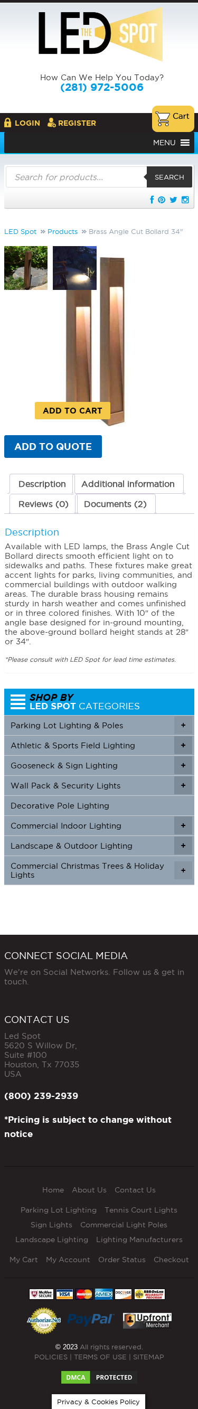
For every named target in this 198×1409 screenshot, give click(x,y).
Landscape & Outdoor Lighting (98, 845)
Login (27, 123)
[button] (164, 142)
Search (169, 177)
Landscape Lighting (51, 1239)
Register (77, 123)
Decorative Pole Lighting (60, 805)
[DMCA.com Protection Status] (99, 1374)
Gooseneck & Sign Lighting (98, 765)
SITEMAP (148, 1356)
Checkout (171, 1259)
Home (53, 1190)
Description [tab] (42, 484)
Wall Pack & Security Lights (98, 785)
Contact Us (135, 1190)
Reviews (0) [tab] (43, 504)
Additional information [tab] (128, 484)
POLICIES (51, 1356)
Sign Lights (51, 1224)
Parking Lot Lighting (59, 1210)
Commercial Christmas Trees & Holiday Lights (98, 870)
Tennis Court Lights (141, 1210)
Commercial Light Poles (123, 1224)
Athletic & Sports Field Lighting (98, 745)
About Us (89, 1190)
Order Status (122, 1259)
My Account (68, 1259)
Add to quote (53, 446)
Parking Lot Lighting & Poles (98, 725)
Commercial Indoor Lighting (98, 825)
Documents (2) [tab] (115, 504)
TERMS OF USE (100, 1356)
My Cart (24, 1259)
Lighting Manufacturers (139, 1239)
